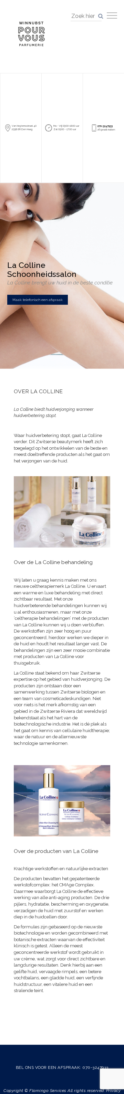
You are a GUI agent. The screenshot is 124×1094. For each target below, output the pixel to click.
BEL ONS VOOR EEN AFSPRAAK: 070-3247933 (62, 1067)
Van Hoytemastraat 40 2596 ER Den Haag (24, 127)
